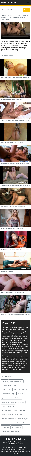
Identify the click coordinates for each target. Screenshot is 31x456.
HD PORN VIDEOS (8, 2)
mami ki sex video (8, 406)
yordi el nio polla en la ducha (11, 398)
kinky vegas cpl (16, 427)
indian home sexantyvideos (11, 431)
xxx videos (21, 449)
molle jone (5, 427)
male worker (19, 415)
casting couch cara (16, 381)
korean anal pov (7, 415)
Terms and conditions (9, 449)
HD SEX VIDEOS (15, 439)
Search (26, 10)
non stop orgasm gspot (10, 385)
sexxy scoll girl (23, 419)
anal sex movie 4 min (9, 419)
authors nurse (6, 389)
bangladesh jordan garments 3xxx (13, 402)
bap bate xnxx (23, 410)
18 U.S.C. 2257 (12, 447)
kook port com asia (20, 389)
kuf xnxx (5, 381)
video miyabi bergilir (8, 394)
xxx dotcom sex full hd (9, 410)
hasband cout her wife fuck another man (15, 423)
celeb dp (21, 394)
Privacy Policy (23, 447)
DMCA (5, 447)
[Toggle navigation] (27, 2)
